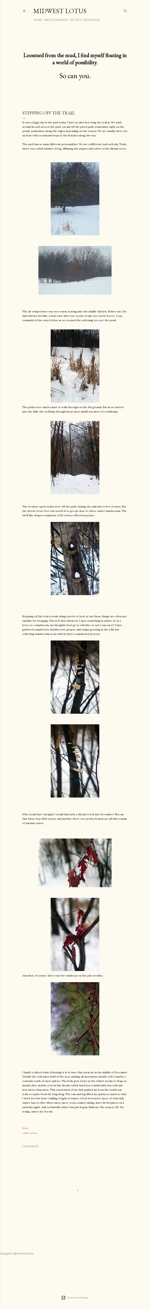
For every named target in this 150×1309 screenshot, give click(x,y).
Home (37, 20)
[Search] (125, 10)
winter (33, 1133)
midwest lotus (60, 11)
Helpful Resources (85, 20)
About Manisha (56, 20)
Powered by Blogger (78, 1297)
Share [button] (25, 1128)
